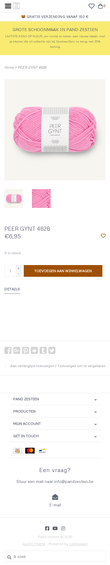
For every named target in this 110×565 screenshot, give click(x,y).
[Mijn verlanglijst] (91, 5)
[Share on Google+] (16, 350)
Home (9, 67)
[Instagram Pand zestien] (63, 528)
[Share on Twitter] (51, 350)
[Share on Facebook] (7, 350)
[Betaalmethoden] (19, 449)
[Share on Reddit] (34, 350)
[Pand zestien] (16, 5)
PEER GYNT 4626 (32, 67)
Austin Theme (34, 544)
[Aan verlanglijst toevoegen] (103, 236)
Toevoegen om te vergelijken (81, 366)
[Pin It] (25, 350)
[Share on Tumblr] (43, 350)
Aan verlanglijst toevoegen (32, 366)
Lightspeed (78, 544)
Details (12, 289)
